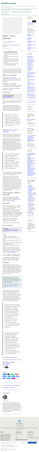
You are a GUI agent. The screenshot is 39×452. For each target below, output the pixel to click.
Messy (34, 192)
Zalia (32, 213)
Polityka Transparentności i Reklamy (30, 165)
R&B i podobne (30, 94)
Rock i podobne (30, 97)
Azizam (29, 191)
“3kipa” (4, 177)
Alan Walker (30, 187)
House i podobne (30, 72)
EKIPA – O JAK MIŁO (6, 363)
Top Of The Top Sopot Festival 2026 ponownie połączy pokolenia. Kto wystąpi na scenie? (31, 138)
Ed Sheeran (30, 190)
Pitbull (29, 205)
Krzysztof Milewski (11, 41)
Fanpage (29, 229)
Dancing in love (31, 189)
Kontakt (28, 155)
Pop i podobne (30, 89)
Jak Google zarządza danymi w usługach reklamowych (31, 174)
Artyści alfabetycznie (31, 153)
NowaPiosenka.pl (8, 3)
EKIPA (6, 367)
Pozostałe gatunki (30, 91)
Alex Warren (30, 185)
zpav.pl (31, 215)
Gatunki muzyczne (30, 154)
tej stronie (14, 77)
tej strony (12, 200)
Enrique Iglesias (31, 203)
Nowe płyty (29, 82)
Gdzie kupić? (29, 66)
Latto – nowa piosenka (8, 96)
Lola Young (30, 192)
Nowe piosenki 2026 (31, 101)
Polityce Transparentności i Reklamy (10, 285)
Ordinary (29, 186)
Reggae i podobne (30, 95)
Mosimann (30, 196)
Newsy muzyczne (30, 79)
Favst (32, 212)
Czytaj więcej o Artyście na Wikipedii (10, 357)
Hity (28, 70)
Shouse (34, 194)
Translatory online (30, 167)
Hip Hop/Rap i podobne (11, 45)
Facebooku (9, 411)
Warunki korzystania (31, 169)
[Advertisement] (12, 26)
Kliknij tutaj (5, 81)
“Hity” (35, 123)
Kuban (29, 212)
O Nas (28, 156)
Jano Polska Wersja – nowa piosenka (11, 229)
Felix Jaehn (30, 194)
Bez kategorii (29, 59)
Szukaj (34, 21)
